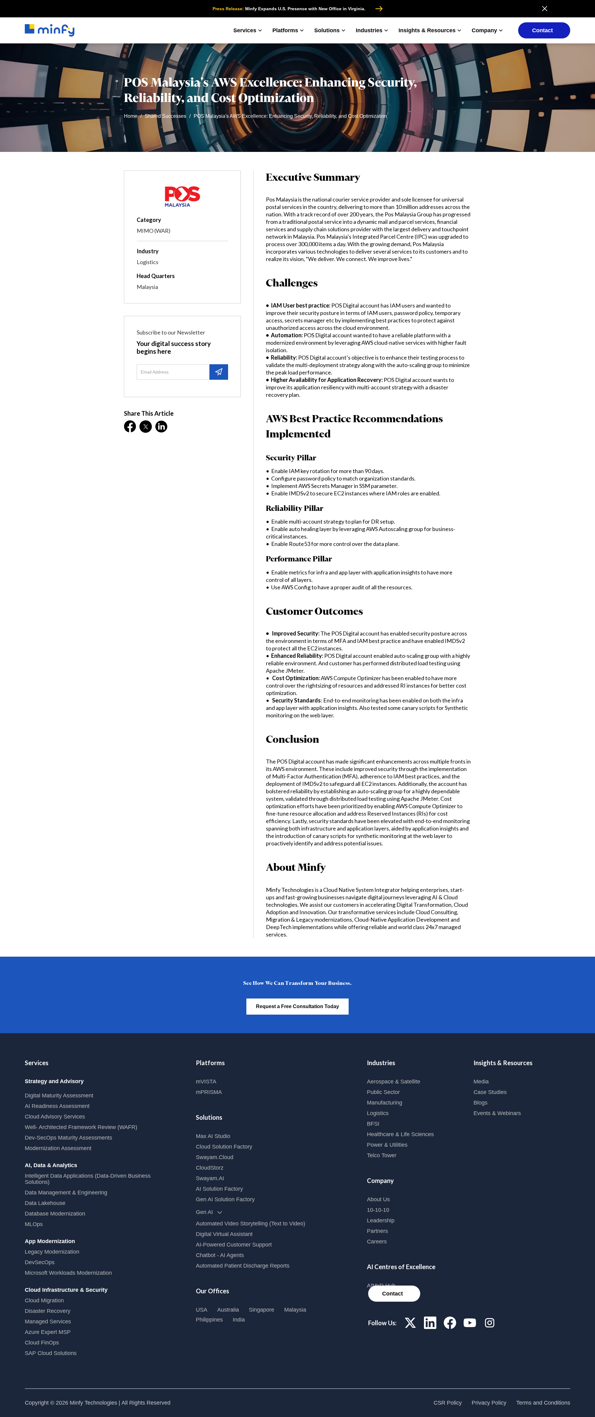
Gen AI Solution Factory (225, 1199)
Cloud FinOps (42, 1343)
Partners (377, 1231)
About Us (378, 1199)
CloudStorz (209, 1168)
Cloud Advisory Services (55, 1117)
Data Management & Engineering (66, 1192)
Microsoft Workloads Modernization (68, 1273)
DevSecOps (40, 1262)
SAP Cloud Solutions (51, 1353)
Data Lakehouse (45, 1203)
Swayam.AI (210, 1178)
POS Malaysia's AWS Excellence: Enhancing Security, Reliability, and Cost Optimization (290, 116)
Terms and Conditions (543, 1403)
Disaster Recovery (47, 1311)
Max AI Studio (213, 1136)
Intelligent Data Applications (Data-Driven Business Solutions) (88, 1179)
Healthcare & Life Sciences (400, 1134)
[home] (49, 30)
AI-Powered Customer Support (234, 1245)
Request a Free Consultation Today (297, 1006)
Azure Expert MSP (48, 1332)
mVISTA (206, 1081)
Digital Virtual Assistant (224, 1234)
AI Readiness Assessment (57, 1106)
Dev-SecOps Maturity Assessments (68, 1138)
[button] (247, 30)
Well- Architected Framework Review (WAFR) (81, 1127)
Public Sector (383, 1092)
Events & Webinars (497, 1113)
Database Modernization (55, 1214)
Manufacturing (384, 1103)
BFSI (373, 1124)
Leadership (380, 1220)
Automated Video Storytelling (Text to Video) (250, 1223)
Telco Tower (381, 1155)
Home (130, 116)
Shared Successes (165, 116)
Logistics (378, 1113)
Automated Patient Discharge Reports (242, 1266)
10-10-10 (378, 1210)
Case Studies (490, 1092)
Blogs (480, 1103)
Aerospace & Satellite (393, 1081)
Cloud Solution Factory (224, 1147)
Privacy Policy (489, 1403)
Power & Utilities (387, 1145)
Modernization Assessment (58, 1148)
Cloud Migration (44, 1300)
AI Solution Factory (219, 1189)
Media (481, 1081)
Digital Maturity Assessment (59, 1095)
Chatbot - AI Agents (220, 1255)
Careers (377, 1241)
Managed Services (48, 1321)
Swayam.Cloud (214, 1157)
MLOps (34, 1224)
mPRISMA (209, 1092)
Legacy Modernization (52, 1252)
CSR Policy (448, 1403)
